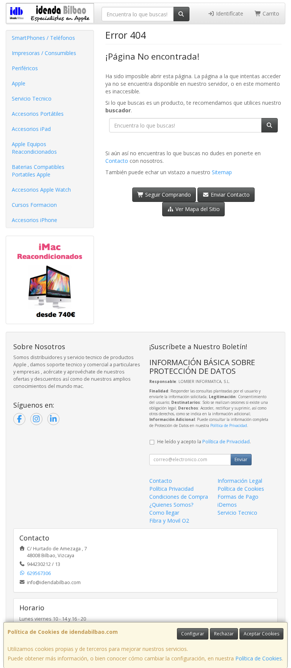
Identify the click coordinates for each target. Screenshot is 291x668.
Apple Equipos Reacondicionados (34, 147)
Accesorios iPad (31, 128)
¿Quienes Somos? (171, 504)
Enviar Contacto (229, 194)
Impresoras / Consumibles (44, 53)
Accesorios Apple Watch (41, 189)
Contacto (116, 160)
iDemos (227, 504)
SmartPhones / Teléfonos (43, 37)
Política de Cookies (258, 658)
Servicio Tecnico (32, 98)
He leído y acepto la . (204, 441)
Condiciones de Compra (178, 496)
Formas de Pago (237, 496)
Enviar (241, 459)
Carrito (270, 13)
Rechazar (224, 633)
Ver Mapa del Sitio (197, 209)
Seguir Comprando (167, 194)
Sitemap (222, 172)
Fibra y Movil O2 (169, 520)
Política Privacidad (171, 488)
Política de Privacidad (228, 425)
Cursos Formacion (34, 204)
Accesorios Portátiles (38, 113)
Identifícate (228, 13)
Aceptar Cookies (261, 633)
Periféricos (25, 68)
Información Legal (239, 480)
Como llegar (164, 512)
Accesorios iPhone (34, 220)
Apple (18, 83)
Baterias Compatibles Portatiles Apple (38, 170)
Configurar (192, 633)
